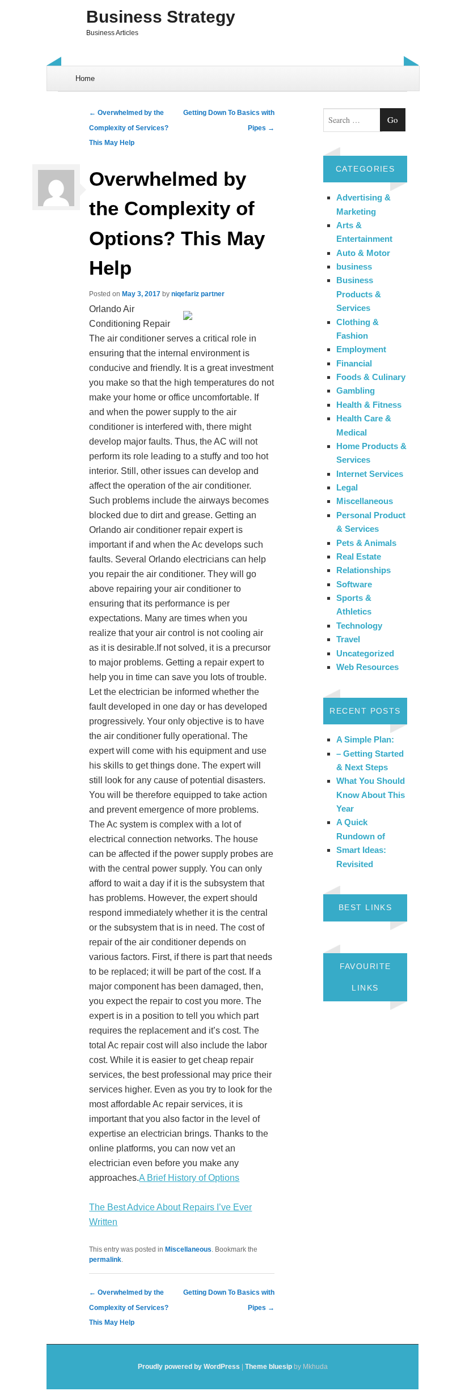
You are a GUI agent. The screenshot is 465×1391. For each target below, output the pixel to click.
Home (85, 78)
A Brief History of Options (189, 1178)
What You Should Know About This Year (370, 794)
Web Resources (367, 667)
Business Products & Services (358, 294)
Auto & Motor (363, 253)
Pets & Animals (366, 543)
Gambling (355, 390)
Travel (348, 639)
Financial (354, 363)
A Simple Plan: (365, 739)
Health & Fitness (368, 404)
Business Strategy (160, 16)
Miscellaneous (188, 1249)
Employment (361, 349)
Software (354, 584)
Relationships (363, 570)
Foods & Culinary (370, 377)
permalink (105, 1260)
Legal (347, 487)
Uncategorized (365, 653)
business (354, 266)
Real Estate (358, 556)
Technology (359, 625)
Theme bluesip (268, 1367)
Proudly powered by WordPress (189, 1367)
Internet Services (369, 474)
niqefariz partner (198, 294)
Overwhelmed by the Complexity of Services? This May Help (128, 128)
